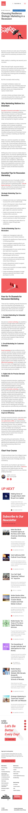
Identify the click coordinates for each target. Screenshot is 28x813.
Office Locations (16, 771)
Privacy (24, 809)
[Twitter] (25, 724)
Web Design (3, 781)
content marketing (13, 322)
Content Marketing (5, 779)
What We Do (4, 765)
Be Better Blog (16, 777)
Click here (24, 466)
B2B (14, 788)
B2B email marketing (7, 362)
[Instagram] (11, 479)
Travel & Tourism (16, 786)
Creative (3, 769)
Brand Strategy (4, 767)
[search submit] (20, 8)
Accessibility (17, 809)
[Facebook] (25, 729)
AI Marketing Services (5, 777)
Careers (14, 769)
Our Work (3, 790)
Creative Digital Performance (18, 775)
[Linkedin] (8, 479)
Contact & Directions (18, 808)
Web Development (4, 783)
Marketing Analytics (5, 788)
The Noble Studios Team (18, 767)
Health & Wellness (16, 790)
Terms (21, 809)
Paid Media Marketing (5, 771)
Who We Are (15, 765)
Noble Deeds (15, 773)
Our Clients (15, 784)
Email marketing (6, 350)
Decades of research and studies (10, 110)
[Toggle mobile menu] (25, 3)
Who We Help (16, 782)
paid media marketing (12, 389)
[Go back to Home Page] (12, 722)
